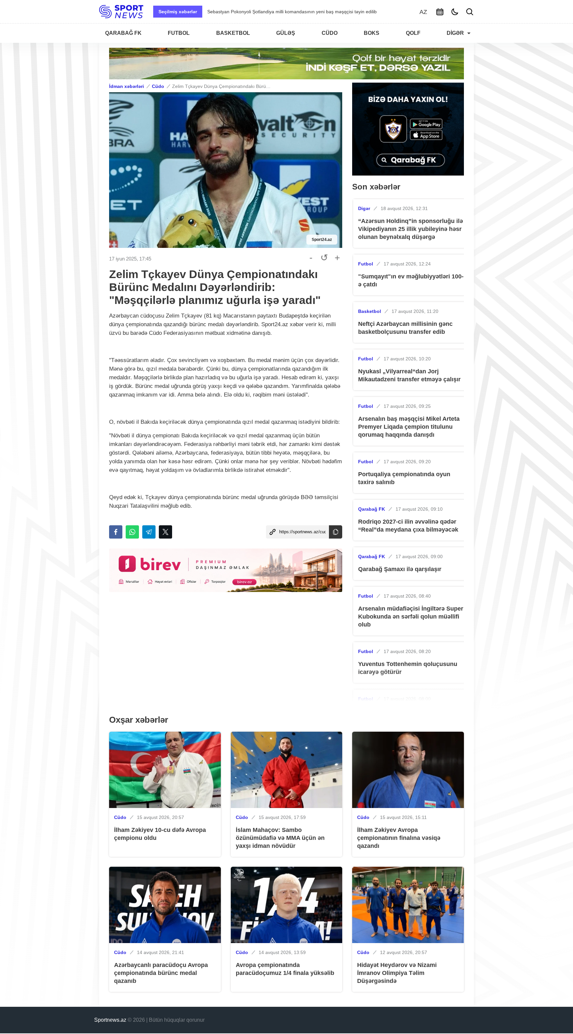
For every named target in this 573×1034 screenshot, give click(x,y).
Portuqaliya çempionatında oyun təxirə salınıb (404, 478)
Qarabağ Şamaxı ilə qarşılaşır (399, 569)
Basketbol (369, 311)
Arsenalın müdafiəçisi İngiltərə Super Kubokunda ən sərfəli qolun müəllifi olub (410, 616)
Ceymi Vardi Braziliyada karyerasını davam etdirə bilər (264, 11)
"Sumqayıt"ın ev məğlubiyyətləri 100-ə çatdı (411, 280)
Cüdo (158, 86)
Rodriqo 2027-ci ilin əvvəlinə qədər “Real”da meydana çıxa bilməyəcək (408, 525)
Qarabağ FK (371, 509)
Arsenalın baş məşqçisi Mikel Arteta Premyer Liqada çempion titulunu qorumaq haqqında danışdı (409, 426)
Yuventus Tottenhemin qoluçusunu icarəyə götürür (407, 668)
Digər (364, 208)
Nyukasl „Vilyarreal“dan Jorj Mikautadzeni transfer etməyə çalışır (409, 375)
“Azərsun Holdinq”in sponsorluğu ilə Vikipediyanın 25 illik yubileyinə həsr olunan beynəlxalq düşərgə (410, 229)
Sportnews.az (110, 1020)
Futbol (365, 263)
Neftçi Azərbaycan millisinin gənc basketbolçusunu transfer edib (405, 328)
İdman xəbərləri (126, 86)
